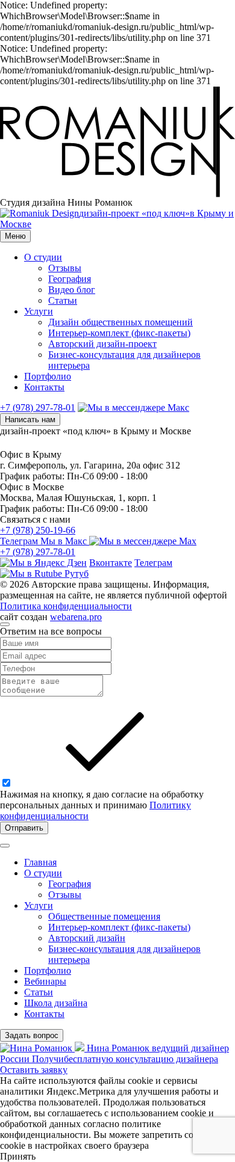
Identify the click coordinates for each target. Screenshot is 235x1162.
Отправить (24, 827)
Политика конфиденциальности (66, 606)
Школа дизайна (55, 1003)
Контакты (44, 387)
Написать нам (30, 419)
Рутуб (75, 573)
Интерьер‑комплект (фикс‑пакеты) (119, 333)
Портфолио (47, 376)
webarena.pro (76, 617)
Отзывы (64, 268)
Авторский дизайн (86, 938)
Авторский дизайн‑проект (102, 344)
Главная (40, 862)
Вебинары (45, 981)
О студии (43, 257)
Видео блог (71, 289)
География (69, 279)
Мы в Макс (64, 541)
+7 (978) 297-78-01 (37, 407)
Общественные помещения (104, 916)
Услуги (38, 311)
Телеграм (20, 541)
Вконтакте (110, 563)
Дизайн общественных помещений (120, 322)
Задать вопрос (31, 1035)
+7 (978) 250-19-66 (37, 530)
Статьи (62, 300)
